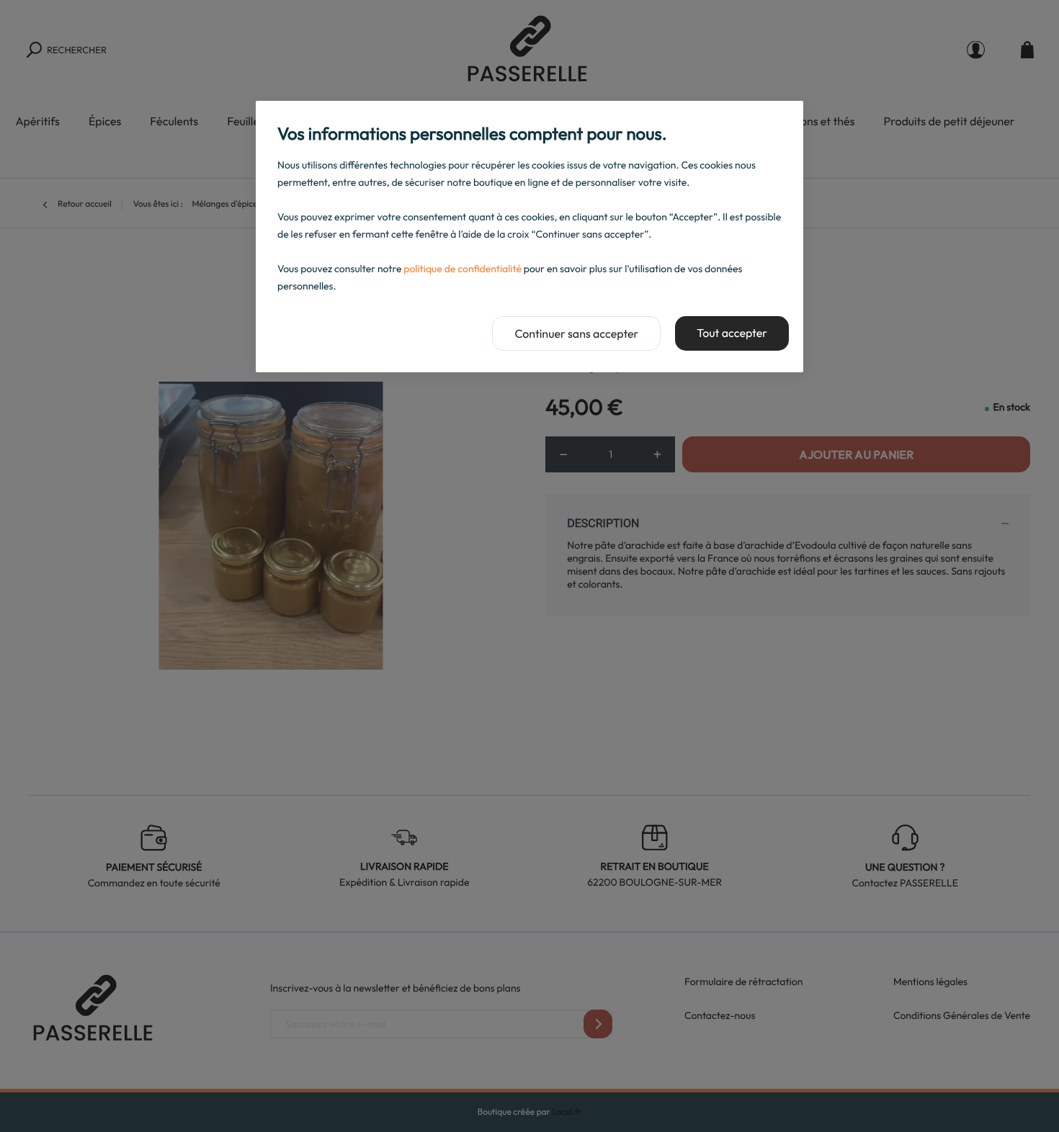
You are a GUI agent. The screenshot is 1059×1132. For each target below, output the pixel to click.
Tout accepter (732, 333)
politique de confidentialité (462, 268)
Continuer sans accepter (576, 334)
